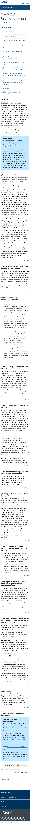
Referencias (6, 88)
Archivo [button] (4, 807)
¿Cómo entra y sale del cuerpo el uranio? (12, 47)
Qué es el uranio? (7, 31)
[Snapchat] (20, 818)
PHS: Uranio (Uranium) (10, 784)
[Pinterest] (17, 818)
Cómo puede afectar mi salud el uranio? (12, 52)
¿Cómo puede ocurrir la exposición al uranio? (13, 41)
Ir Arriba (26, 261)
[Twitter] (5, 818)
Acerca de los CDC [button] (8, 797)
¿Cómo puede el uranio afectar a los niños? (13, 63)
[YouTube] (14, 818)
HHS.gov (3, 822)
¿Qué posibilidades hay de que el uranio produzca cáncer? (12, 58)
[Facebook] (2, 818)
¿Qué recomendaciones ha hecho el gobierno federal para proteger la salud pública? (13, 82)
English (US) (4, 22)
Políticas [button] (4, 802)
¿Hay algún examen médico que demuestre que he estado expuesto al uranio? (14, 75)
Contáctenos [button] (6, 792)
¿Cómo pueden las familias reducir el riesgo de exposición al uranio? (13, 69)
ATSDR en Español (7, 7)
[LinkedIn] (11, 818)
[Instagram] (8, 818)
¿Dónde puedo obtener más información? (11, 93)
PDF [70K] (22, 765)
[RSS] (23, 818)
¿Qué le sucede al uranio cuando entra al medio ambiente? (14, 35)
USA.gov (10, 822)
